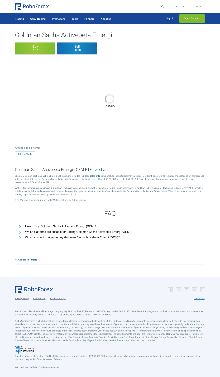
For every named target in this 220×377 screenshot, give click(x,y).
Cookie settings (58, 298)
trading (18, 194)
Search (112, 6)
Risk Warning (39, 298)
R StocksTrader (25, 154)
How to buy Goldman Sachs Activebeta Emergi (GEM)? (60, 226)
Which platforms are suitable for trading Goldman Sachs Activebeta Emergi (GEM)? (78, 231)
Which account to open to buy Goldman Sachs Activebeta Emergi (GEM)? (72, 237)
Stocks (165, 188)
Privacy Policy (22, 298)
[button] (32, 6)
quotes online (95, 176)
